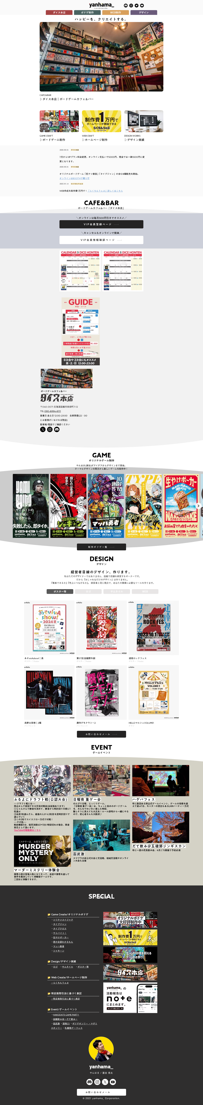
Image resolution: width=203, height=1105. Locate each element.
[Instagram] (131, 5)
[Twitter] (136, 5)
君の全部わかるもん (63, 942)
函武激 (56, 1024)
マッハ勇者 (58, 946)
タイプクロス (59, 929)
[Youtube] (113, 1082)
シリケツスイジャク (63, 920)
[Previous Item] (19, 506)
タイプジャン (59, 924)
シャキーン (58, 951)
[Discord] (126, 5)
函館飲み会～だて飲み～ (65, 1019)
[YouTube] (142, 5)
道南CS (66, 1024)
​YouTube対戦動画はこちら (27, 830)
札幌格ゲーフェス (73, 1028)
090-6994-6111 (52, 411)
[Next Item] (198, 506)
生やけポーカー (61, 937)
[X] (43, 429)
